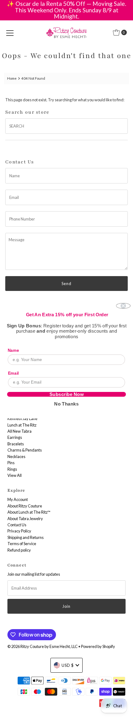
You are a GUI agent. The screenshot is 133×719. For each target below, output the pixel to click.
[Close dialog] (123, 306)
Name (13, 350)
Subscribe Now (66, 394)
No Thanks (66, 403)
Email (13, 373)
